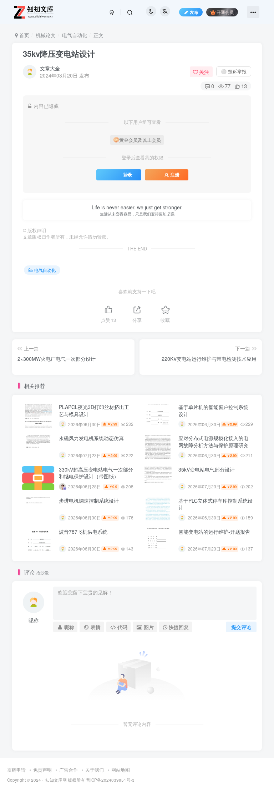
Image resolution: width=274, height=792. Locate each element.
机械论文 (46, 35)
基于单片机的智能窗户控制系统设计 (213, 410)
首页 (23, 35)
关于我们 (94, 769)
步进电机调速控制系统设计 (89, 500)
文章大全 (50, 68)
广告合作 (68, 769)
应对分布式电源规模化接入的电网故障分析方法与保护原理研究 (213, 441)
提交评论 (241, 627)
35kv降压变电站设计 (59, 53)
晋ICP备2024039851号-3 (110, 780)
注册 (174, 174)
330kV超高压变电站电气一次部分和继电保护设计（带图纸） (96, 473)
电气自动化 (74, 35)
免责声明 (42, 769)
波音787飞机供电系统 (83, 531)
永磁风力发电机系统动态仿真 (91, 438)
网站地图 (120, 769)
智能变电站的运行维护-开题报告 (214, 531)
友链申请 (16, 769)
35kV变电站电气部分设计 (206, 469)
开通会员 (225, 12)
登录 (127, 174)
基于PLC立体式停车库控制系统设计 (215, 504)
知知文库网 (56, 780)
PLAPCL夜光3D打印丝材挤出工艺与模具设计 (94, 410)
